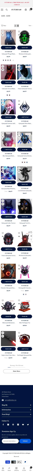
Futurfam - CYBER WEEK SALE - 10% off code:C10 (16, 4)
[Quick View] (2, 34)
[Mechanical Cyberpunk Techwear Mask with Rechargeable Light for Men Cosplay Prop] (24, 238)
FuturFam (8, 52)
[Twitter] (28, 424)
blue (8, 60)
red (9, 95)
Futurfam (24, 320)
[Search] (7, 10)
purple (3, 60)
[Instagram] (8, 424)
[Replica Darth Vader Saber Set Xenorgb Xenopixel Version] (8, 338)
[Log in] (26, 9)
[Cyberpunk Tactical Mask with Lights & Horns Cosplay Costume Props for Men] (8, 72)
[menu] (2, 10)
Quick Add (8, 47)
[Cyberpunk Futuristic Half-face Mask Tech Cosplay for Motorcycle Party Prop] (8, 106)
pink (6, 60)
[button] (15, 26)
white (10, 60)
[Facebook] (3, 424)
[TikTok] (18, 424)
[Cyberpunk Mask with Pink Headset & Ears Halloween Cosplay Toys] (8, 173)
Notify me (24, 82)
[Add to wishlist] (2, 31)
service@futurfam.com (10, 400)
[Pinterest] (13, 424)
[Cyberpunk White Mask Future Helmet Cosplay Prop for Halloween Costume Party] (24, 106)
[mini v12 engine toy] (24, 306)
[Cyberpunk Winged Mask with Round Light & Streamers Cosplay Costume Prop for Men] (8, 37)
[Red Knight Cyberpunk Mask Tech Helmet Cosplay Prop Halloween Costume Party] (24, 338)
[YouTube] (23, 424)
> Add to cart (25, 117)
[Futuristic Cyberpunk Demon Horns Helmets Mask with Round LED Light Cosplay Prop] (8, 271)
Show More (16, 371)
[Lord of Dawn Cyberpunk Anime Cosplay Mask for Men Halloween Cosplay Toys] (24, 174)
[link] (9, 469)
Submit (25, 441)
